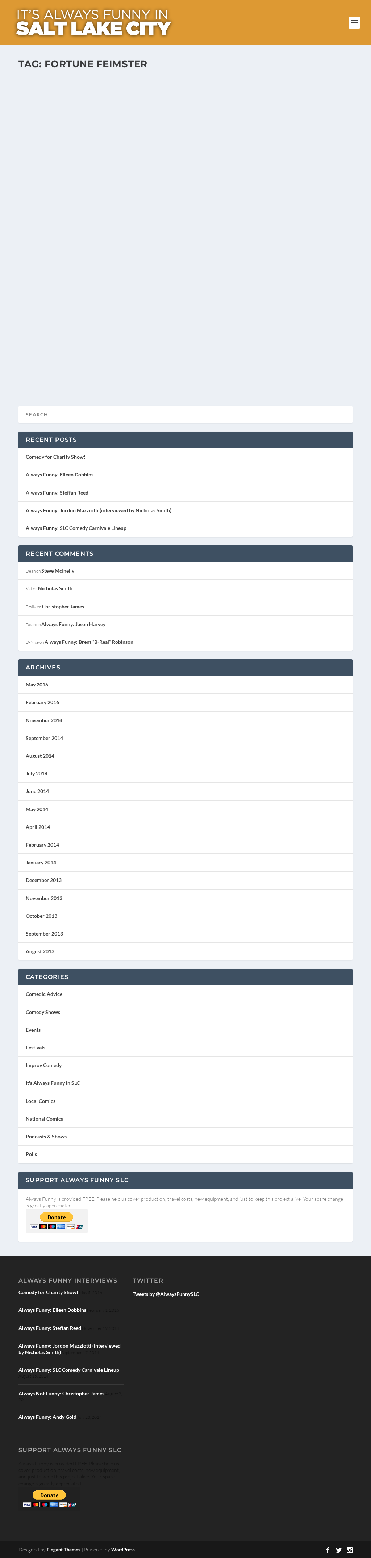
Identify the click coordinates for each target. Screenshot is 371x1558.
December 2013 (44, 880)
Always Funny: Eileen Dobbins (59, 474)
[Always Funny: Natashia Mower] (185, 199)
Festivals (35, 1047)
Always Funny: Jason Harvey (73, 624)
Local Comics (147, 346)
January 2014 (41, 862)
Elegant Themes (63, 1550)
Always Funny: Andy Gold (47, 1417)
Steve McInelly (57, 571)
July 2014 (36, 773)
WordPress (123, 1550)
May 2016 (37, 684)
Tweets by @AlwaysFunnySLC (166, 1294)
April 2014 (38, 827)
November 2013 (44, 898)
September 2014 (44, 738)
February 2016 (42, 702)
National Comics (44, 1119)
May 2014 (37, 809)
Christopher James (63, 606)
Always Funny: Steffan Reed (57, 492)
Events (33, 1030)
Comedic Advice (44, 994)
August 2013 (40, 951)
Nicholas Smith (55, 588)
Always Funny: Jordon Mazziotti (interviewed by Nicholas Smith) (98, 510)
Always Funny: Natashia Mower (83, 334)
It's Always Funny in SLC (112, 346)
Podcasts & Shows (46, 1136)
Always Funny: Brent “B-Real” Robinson (89, 642)
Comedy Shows (43, 1012)
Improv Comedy (44, 1065)
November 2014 (44, 720)
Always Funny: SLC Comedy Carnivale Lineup (76, 528)
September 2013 (44, 933)
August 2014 (40, 756)
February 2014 (42, 845)
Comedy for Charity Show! (56, 457)
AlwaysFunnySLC (47, 346)
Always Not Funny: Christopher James (61, 1393)
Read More (44, 375)
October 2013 (41, 916)
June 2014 (37, 791)
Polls (31, 1154)
